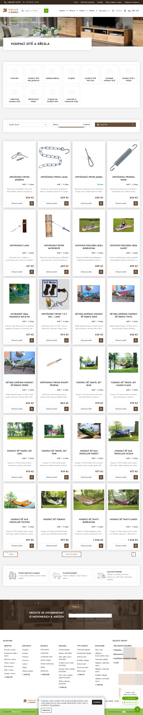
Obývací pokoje (27, 671)
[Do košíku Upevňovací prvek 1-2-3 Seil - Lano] (66, 340)
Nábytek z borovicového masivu (102, 654)
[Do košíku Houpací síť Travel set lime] (32, 477)
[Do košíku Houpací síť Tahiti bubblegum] (101, 546)
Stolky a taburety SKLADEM (64, 682)
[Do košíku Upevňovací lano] (32, 272)
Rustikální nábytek (83, 660)
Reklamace (118, 654)
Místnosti (26, 646)
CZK (133, 11)
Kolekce (44, 646)
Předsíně (25, 657)
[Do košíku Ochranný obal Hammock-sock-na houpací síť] (32, 340)
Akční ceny (99, 650)
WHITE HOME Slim (47, 664)
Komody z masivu (10, 650)
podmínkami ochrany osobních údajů (96, 621)
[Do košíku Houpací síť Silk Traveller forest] (101, 477)
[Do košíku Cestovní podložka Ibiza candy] (136, 272)
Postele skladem (64, 650)
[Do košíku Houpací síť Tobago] (66, 546)
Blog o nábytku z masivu (114, 2)
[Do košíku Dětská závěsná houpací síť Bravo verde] (32, 409)
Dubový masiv (81, 664)
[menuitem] (64, 11)
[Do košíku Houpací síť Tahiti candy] (136, 546)
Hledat (46, 10)
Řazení (17, 124)
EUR (137, 11)
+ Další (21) (8, 677)
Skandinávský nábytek (84, 653)
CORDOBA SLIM (46, 657)
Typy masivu (82, 646)
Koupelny (25, 650)
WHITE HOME (46, 660)
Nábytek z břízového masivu (102, 680)
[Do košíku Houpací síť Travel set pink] (66, 477)
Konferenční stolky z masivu (11, 654)
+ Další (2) (99, 685)
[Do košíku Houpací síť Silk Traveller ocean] (136, 477)
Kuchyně (25, 653)
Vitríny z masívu (9, 663)
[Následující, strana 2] (134, 554)
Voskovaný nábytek (83, 650)
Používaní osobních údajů (125, 658)
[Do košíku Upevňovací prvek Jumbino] (32, 203)
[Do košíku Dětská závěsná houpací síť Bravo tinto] (136, 340)
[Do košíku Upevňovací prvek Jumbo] (101, 203)
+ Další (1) (80, 674)
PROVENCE (45, 650)
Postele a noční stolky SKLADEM (66, 664)
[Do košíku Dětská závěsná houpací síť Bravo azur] (101, 340)
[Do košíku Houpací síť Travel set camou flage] (136, 409)
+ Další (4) (62, 687)
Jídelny (24, 667)
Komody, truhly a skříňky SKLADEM (67, 670)
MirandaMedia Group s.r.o (133, 712)
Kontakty (100, 2)
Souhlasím (97, 702)
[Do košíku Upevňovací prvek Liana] (66, 203)
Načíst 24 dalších (71, 554)
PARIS (43, 667)
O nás (76, 2)
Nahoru (11, 554)
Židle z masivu (8, 670)
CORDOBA (44, 653)
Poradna (118, 650)
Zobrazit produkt (16, 203)
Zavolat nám (131, 698)
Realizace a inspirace (132, 2)
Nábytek (7, 646)
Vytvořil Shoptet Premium (114, 712)
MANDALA (44, 671)
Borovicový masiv (82, 667)
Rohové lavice (8, 666)
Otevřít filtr (103, 124)
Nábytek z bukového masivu (102, 670)
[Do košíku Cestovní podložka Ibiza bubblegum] (101, 272)
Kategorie (99, 646)
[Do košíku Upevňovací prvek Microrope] (66, 272)
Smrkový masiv (81, 657)
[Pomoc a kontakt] (137, 709)
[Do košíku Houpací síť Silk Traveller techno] (32, 546)
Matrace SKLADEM (65, 653)
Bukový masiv (81, 671)
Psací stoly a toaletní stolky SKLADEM (66, 676)
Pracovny (25, 660)
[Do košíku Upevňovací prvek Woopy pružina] (66, 409)
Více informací (55, 705)
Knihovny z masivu (10, 659)
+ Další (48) (45, 674)
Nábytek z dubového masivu (102, 664)
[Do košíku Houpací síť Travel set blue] (101, 409)
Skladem (62, 646)
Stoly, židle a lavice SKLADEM (65, 658)
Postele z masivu (9, 673)
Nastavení (46, 710)
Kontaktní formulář (131, 702)
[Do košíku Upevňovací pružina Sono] (136, 203)
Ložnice (24, 664)
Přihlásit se (75, 607)
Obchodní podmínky (87, 2)
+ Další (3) (26, 674)
